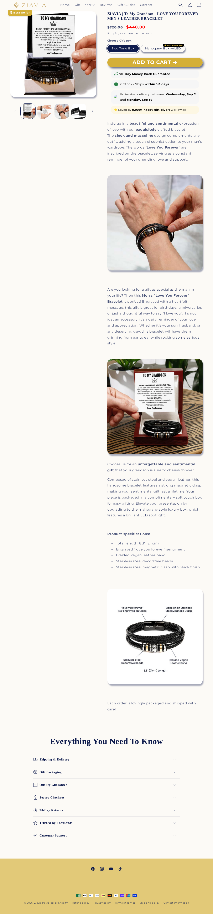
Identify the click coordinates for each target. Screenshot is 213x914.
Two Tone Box (123, 48)
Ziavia (37, 902)
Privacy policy (102, 902)
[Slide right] (92, 111)
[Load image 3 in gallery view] (44, 111)
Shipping (113, 33)
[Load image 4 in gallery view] (61, 111)
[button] (84, 4)
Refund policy (80, 902)
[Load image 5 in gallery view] (78, 111)
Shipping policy (150, 902)
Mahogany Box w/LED (163, 48)
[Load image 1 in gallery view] (28, 111)
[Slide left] (15, 111)
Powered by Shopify (55, 902)
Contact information (176, 902)
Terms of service (125, 902)
